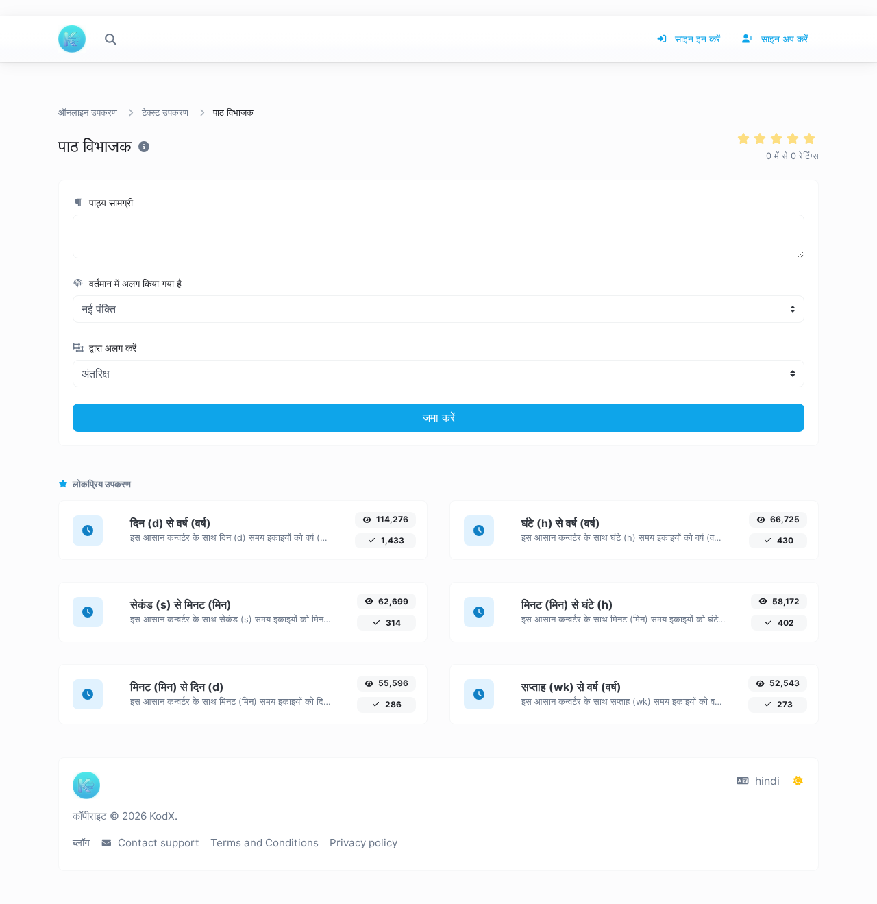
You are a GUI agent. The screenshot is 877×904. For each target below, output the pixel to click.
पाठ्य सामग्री (109, 202)
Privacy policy (363, 842)
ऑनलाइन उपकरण (87, 113)
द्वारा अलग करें (111, 348)
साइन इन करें (696, 39)
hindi (766, 780)
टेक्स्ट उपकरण (165, 113)
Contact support (157, 842)
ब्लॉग (81, 842)
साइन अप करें (783, 39)
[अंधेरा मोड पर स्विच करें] (798, 781)
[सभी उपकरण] (110, 39)
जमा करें (439, 417)
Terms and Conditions (264, 842)
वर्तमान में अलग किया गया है (134, 283)
